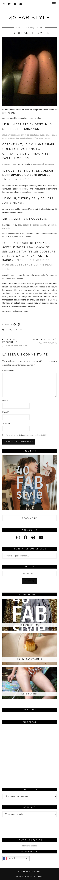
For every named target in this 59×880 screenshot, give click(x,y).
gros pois (40, 275)
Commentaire (8, 371)
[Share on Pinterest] (19, 324)
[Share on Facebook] (15, 324)
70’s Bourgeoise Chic (15, 342)
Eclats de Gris (44, 341)
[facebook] (26, 537)
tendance (17, 330)
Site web (6, 423)
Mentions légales (29, 846)
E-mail (5, 412)
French (11, 858)
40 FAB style (29, 17)
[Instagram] (4, 4)
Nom (5, 401)
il (43, 164)
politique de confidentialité (34, 435)
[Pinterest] (9, 4)
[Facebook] (15, 4)
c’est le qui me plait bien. (28, 264)
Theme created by (29, 876)
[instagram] (18, 537)
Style (40, 28)
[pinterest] (33, 537)
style (8, 330)
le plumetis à (14, 275)
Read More (29, 518)
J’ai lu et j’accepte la (26, 435)
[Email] (21, 4)
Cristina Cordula (9, 164)
